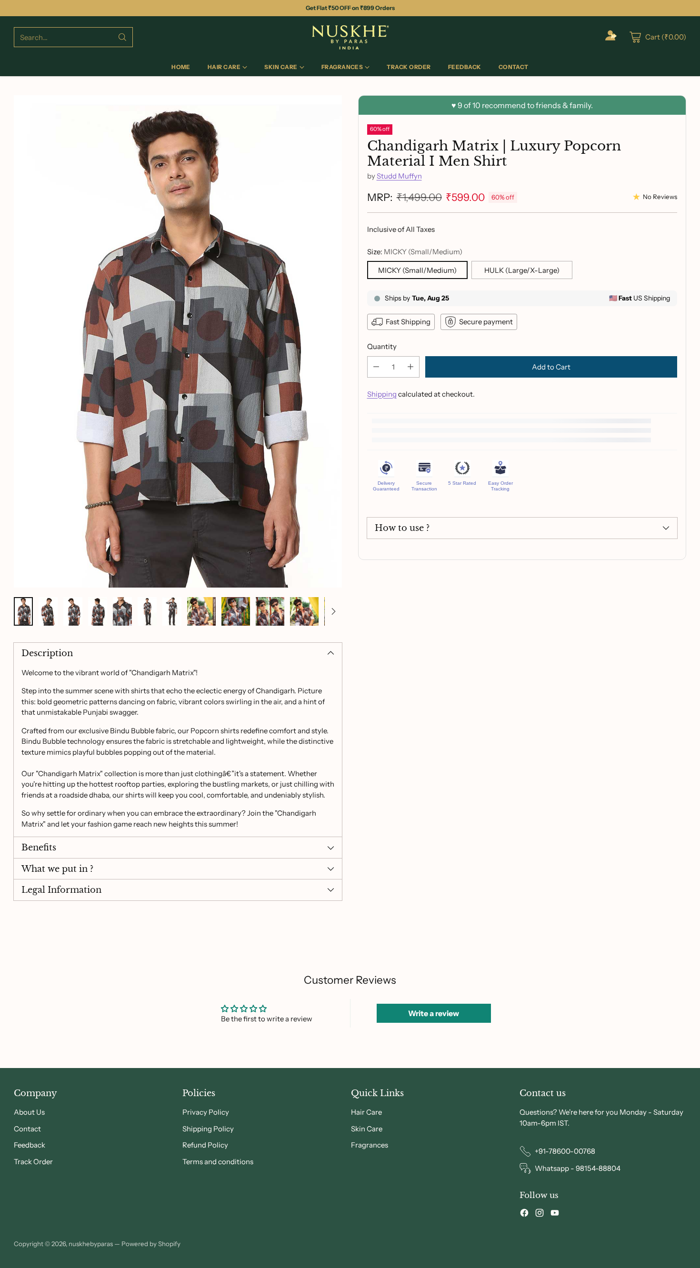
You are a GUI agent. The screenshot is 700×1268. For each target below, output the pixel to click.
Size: (414, 251)
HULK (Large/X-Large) (522, 270)
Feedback (29, 1144)
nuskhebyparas (91, 1244)
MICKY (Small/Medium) (417, 270)
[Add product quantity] (410, 367)
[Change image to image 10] (270, 611)
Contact (27, 1128)
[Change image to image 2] (48, 611)
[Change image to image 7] (171, 611)
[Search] (122, 37)
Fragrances (369, 1144)
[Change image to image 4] (97, 611)
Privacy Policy (205, 1112)
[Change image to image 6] (147, 611)
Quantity (382, 346)
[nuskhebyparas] (350, 37)
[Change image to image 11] (304, 611)
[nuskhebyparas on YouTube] (554, 1214)
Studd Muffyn (399, 175)
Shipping (382, 394)
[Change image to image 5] (122, 611)
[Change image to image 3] (72, 611)
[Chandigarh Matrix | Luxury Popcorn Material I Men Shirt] (178, 341)
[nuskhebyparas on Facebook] (524, 1214)
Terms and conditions (217, 1161)
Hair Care (366, 1112)
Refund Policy (205, 1144)
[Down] (333, 611)
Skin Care (366, 1128)
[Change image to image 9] (235, 611)
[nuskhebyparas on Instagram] (539, 1214)
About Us (29, 1112)
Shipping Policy (208, 1128)
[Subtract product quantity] (376, 367)
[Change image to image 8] (201, 611)
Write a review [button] (433, 1013)
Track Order (33, 1161)
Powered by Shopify (150, 1244)
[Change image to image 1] (23, 611)
